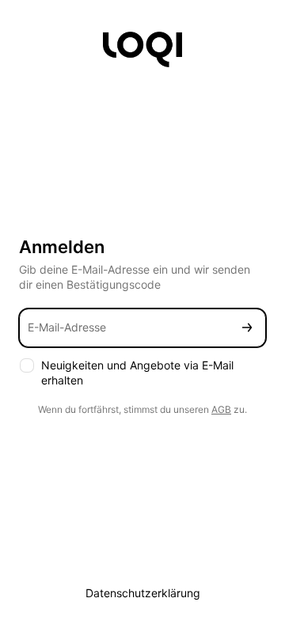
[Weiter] (247, 328)
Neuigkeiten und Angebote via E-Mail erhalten (137, 372)
